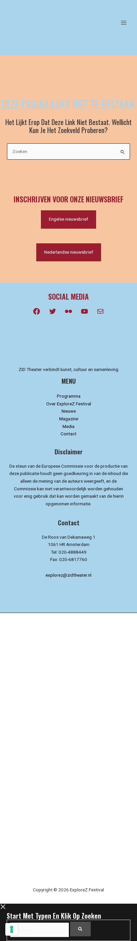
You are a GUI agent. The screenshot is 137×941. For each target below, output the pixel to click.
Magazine (68, 418)
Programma (68, 396)
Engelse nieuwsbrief (68, 219)
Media (68, 426)
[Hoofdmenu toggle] (124, 22)
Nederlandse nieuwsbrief (68, 252)
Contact (68, 433)
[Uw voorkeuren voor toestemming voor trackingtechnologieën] (11, 929)
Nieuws (69, 411)
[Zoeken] (80, 929)
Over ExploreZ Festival (68, 403)
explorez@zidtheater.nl (68, 575)
